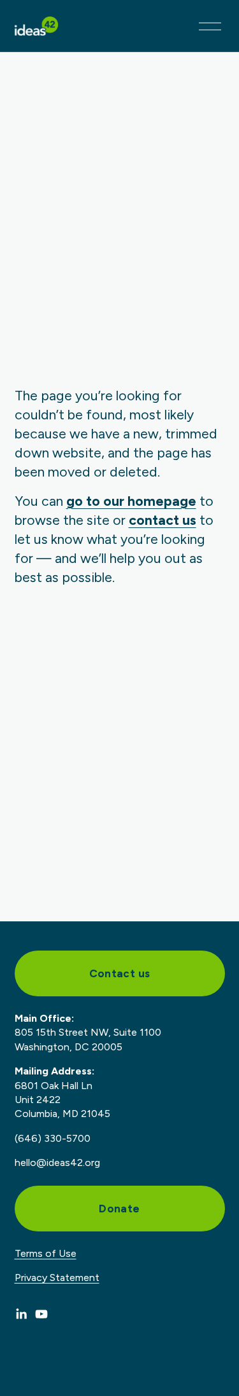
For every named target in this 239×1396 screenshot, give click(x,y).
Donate (119, 1208)
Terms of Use (45, 1253)
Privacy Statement (57, 1277)
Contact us (119, 973)
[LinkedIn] (21, 1314)
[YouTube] (41, 1314)
